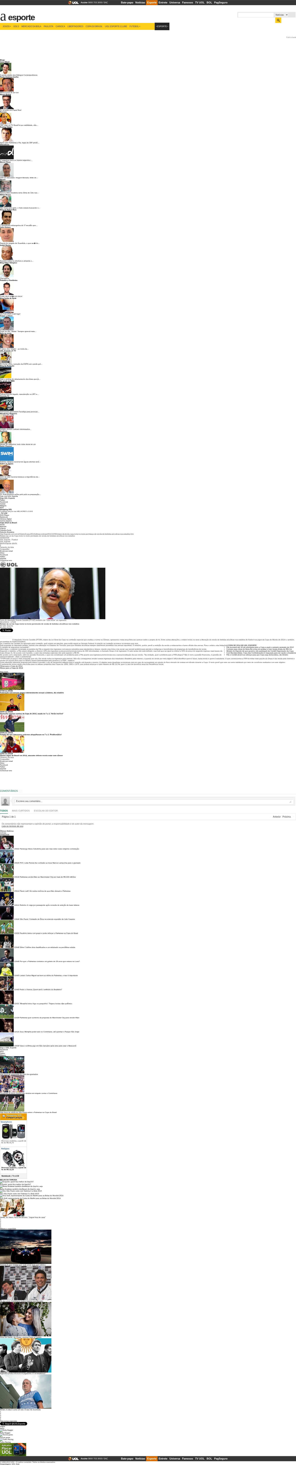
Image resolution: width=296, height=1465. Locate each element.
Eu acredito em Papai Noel (10, 110)
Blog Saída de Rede (8, 298)
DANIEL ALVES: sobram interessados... (15, 429)
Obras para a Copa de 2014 (11, 666)
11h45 (16, 975)
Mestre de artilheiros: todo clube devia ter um (18, 444)
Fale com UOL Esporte (9, 496)
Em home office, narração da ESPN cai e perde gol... (21, 364)
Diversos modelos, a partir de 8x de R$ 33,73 (13, 1142)
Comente (7, 638)
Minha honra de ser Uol (9, 93)
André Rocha (5, 245)
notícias (3, 833)
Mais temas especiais (8, 1421)
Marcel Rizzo (5, 162)
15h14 (16, 891)
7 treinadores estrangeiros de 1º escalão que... (18, 225)
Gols (16, 26)
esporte (19, 15)
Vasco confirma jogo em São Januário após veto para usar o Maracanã (48, 1046)
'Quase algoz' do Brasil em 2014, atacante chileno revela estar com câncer (31, 755)
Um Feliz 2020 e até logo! (10, 314)
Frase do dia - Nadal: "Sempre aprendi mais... (18, 331)
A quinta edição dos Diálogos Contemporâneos (18, 75)
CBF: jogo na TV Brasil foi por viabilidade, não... (19, 125)
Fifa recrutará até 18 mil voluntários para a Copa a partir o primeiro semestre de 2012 (260, 647)
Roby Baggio (5, 1433)
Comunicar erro (6, 560)
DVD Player (4, 515)
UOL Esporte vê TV (8, 351)
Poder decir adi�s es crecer (11, 296)
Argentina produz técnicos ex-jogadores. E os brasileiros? (23, 1373)
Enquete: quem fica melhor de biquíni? (15, 1184)
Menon (2, 179)
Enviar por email (6, 551)
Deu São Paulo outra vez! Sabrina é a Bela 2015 (19, 1194)
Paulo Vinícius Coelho (9, 77)
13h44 (16, 919)
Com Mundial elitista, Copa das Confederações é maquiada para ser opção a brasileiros (261, 653)
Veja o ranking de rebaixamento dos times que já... (20, 379)
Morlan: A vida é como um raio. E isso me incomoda (20, 1410)
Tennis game (5, 1437)
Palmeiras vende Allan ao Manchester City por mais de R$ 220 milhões (48, 877)
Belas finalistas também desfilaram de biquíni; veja (20, 1189)
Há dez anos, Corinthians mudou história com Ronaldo (21, 1301)
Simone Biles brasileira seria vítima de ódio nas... (19, 193)
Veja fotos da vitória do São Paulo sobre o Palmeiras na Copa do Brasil (28, 1112)
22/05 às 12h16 (6, 733)
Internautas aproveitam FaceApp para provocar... (19, 412)
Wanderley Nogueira (8, 414)
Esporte (152, 2)
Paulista (48, 26)
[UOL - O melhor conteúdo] (72, 4)
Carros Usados (6, 521)
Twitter (2, 500)
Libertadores (75, 26)
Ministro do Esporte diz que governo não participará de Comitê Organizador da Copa (260, 651)
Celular (2, 504)
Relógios (5, 1149)
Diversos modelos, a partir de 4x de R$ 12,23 (13, 1168)
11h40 (16, 989)
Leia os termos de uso (12, 826)
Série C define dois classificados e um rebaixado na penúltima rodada (47, 947)
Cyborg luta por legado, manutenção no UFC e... (19, 394)
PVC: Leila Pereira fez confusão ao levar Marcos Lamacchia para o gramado (50, 863)
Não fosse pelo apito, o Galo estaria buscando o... (20, 208)
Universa (174, 2)
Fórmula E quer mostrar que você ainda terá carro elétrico (23, 1265)
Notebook (4, 517)
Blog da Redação (7, 366)
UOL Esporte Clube (116, 26)
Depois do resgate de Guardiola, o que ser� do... (20, 243)
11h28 (16, 1018)
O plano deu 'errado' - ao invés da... (14, 349)
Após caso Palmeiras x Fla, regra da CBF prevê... (19, 143)
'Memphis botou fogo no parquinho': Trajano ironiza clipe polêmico (46, 1004)
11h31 (16, 1004)
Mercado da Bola (31, 26)
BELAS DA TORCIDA (8, 1180)
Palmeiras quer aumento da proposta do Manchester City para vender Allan (49, 1018)
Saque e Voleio (6, 316)
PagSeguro (220, 2)
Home (2, 525)
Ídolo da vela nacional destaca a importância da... (20, 477)
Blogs (2, 60)
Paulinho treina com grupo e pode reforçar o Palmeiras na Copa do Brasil (49, 933)
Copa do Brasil (94, 26)
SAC (106, 2)
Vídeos (3, 528)
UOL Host (15, 1464)
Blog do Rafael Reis (8, 210)
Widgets (3, 506)
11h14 (16, 1032)
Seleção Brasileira (7, 532)
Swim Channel (6, 446)
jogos (2, 1428)
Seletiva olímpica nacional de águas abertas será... (20, 462)
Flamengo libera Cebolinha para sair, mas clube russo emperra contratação (49, 849)
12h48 (16, 947)
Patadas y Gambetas (8, 280)
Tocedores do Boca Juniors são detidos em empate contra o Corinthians (28, 1093)
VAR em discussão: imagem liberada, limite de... (19, 178)
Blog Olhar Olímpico (8, 263)
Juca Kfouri (5, 62)
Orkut (2, 553)
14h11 (16, 905)
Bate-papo (127, 2)
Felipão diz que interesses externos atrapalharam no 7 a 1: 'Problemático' (31, 735)
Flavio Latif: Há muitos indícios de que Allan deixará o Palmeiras (45, 891)
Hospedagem (5, 1464)
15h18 (16, 877)
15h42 (16, 849)
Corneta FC (4, 396)
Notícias (140, 2)
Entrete (163, 2)
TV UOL (200, 2)
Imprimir (3, 558)
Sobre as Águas (6, 464)
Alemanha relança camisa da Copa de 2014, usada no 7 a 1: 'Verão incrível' (31, 714)
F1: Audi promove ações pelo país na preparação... (20, 494)
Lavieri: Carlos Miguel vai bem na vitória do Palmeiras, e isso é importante (49, 975)
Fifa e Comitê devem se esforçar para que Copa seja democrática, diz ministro (257, 655)
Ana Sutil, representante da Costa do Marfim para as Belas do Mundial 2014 (30, 1198)
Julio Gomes (5, 227)
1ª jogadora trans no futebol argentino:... (16, 160)
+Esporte (161, 26)
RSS (2, 508)
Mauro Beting (5, 94)
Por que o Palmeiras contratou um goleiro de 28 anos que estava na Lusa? (50, 961)
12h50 (16, 933)
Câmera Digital (5, 519)
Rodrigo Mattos (6, 127)
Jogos (6, 26)
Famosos (187, 2)
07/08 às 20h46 (6, 691)
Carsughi (4, 479)
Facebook (4, 502)
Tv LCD (15, 1176)
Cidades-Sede (5, 530)
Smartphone (6, 1122)
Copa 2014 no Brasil (8, 523)
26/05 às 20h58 (6, 712)
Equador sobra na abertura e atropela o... (16, 261)
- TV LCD (3, 513)
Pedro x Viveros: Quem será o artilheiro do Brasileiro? (41, 989)
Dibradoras (4, 144)
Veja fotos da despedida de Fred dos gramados (19, 1074)
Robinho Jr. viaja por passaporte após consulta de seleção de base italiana (49, 905)
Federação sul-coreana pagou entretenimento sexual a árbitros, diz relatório (32, 693)
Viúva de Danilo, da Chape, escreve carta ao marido (20, 1337)
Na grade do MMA (7, 381)
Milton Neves (5, 195)
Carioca (60, 26)
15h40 (16, 863)
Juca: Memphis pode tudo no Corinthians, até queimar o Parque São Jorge (49, 1032)
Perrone (3, 112)
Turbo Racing (5, 1442)
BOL (209, 2)
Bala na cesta (5, 333)
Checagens (4, 278)
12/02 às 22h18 (6, 754)
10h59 (16, 1046)
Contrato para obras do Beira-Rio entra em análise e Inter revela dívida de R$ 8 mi (259, 649)
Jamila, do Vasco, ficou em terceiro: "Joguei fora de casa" (23, 1217)
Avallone (3, 431)
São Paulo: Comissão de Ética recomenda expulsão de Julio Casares (47, 919)
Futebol (134, 26)
